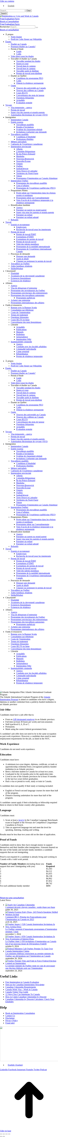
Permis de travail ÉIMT (26, 234)
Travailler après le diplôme (27, 71)
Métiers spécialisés (19, 142)
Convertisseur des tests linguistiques (26, 322)
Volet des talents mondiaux (27, 244)
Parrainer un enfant (24, 215)
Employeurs (21, 227)
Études (8, 42)
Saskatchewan (22, 168)
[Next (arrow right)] (4, 1136)
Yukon (19, 176)
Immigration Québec (19, 181)
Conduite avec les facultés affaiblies (31, 346)
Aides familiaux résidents (21, 266)
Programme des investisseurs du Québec (28, 290)
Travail (8, 222)
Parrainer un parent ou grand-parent (31, 210)
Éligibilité (15, 273)
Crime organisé (22, 351)
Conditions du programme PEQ (29, 78)
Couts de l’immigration (20, 312)
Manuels (19, 332)
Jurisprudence (22, 337)
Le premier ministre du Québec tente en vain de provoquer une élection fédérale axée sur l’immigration (30, 967)
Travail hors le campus (25, 68)
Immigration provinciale (21, 146)
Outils (13, 85)
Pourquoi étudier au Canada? (23, 46)
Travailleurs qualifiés (25, 124)
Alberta (19, 149)
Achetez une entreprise (20, 300)
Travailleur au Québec (20, 263)
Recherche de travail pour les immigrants (33, 229)
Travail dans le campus (26, 66)
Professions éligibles (24, 139)
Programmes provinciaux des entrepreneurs (29, 293)
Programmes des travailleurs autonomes (27, 295)
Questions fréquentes (25, 98)
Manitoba (20, 156)
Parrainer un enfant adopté (27, 217)
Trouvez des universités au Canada (31, 88)
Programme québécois (25, 298)
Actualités (20, 100)
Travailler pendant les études (28, 61)
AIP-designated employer (24, 719)
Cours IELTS (22, 93)
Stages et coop (22, 63)
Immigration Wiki (23, 339)
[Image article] (20, 905)
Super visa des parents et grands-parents (28, 112)
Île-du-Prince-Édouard (25, 154)
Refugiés (14, 220)
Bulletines (20, 334)
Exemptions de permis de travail (29, 239)
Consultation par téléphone (22, 310)
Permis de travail (18, 110)
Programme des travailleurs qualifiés (31, 183)
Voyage (8, 105)
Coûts (18, 54)
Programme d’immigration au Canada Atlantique (36, 178)
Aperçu (19, 207)
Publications (21, 329)
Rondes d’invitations (25, 127)
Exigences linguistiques (21, 278)
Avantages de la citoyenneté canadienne (28, 276)
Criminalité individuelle (26, 349)
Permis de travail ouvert (26, 242)
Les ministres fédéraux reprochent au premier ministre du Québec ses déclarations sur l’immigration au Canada (29, 954)
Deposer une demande (25, 256)
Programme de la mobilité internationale (33, 246)
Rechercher (5, 27)
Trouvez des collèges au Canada (30, 90)
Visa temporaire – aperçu (21, 107)
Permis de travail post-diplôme (29, 73)
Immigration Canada (19, 120)
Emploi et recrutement (20, 224)
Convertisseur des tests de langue (30, 95)
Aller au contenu (7, 1)
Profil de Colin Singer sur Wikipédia (26, 39)
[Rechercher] (37, 27)
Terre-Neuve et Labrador (26, 171)
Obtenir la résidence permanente (30, 83)
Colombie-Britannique (25, 151)
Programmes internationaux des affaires (27, 303)
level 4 (21, 820)
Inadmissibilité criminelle (21, 342)
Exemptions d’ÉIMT (25, 237)
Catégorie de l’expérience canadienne (27, 144)
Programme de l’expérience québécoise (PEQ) (36, 188)
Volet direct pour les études (22, 56)
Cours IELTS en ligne (20, 320)
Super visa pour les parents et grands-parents (35, 212)
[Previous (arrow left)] (1, 1136)
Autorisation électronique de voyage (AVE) (29, 115)
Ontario (19, 163)
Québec (19, 166)
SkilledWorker (17, 268)
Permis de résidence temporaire (29, 356)
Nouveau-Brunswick (25, 159)
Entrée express (17, 122)
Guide (18, 51)
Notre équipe (16, 37)
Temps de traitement (19, 315)
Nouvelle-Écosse (23, 161)
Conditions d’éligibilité (26, 137)
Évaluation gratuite (24, 103)
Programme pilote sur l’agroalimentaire (32, 198)
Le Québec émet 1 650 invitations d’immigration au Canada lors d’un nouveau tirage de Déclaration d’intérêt (30, 942)
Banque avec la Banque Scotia (24, 307)
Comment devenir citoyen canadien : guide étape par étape (30, 907)
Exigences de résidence (21, 281)
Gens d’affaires (22, 185)
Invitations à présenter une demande (31, 132)
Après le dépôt (22, 259)
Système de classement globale (29, 129)
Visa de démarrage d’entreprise (24, 288)
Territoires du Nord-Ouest (27, 173)
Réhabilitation (22, 354)
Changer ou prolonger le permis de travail (34, 261)
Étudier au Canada (19, 44)
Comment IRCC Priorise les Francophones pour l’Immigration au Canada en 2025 (25, 918)
